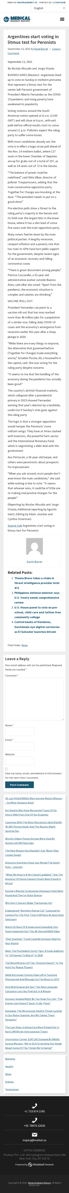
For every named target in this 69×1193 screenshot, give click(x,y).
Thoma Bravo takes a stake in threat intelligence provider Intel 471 (36, 583)
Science (9, 1081)
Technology (12, 1089)
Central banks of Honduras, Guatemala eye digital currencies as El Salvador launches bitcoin (37, 627)
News (25, 645)
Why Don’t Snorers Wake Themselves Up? (28, 903)
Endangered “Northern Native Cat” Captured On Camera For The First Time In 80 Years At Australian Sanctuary (34, 915)
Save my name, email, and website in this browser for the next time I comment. (33, 775)
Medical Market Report (17, 19)
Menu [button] (62, 19)
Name (9, 725)
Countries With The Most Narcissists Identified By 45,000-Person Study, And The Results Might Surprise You (33, 827)
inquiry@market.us (27, 2)
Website (10, 754)
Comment (12, 675)
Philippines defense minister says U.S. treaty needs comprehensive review (36, 597)
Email (9, 739)
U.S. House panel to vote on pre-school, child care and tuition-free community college (37, 612)
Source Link (15, 526)
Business (10, 1058)
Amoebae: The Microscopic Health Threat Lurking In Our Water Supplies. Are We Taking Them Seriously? (33, 1015)
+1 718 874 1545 (58, 2)
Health (9, 1066)
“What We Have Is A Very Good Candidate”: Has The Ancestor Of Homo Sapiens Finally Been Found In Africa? (34, 879)
